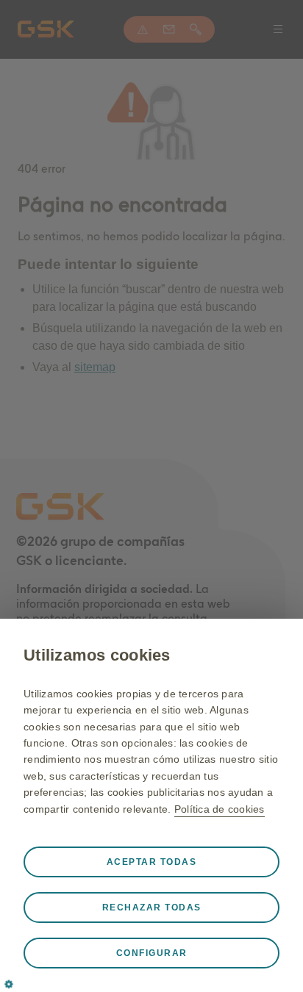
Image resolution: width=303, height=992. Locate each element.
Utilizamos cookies (97, 655)
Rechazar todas (152, 907)
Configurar (152, 953)
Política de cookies (219, 809)
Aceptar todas (152, 862)
